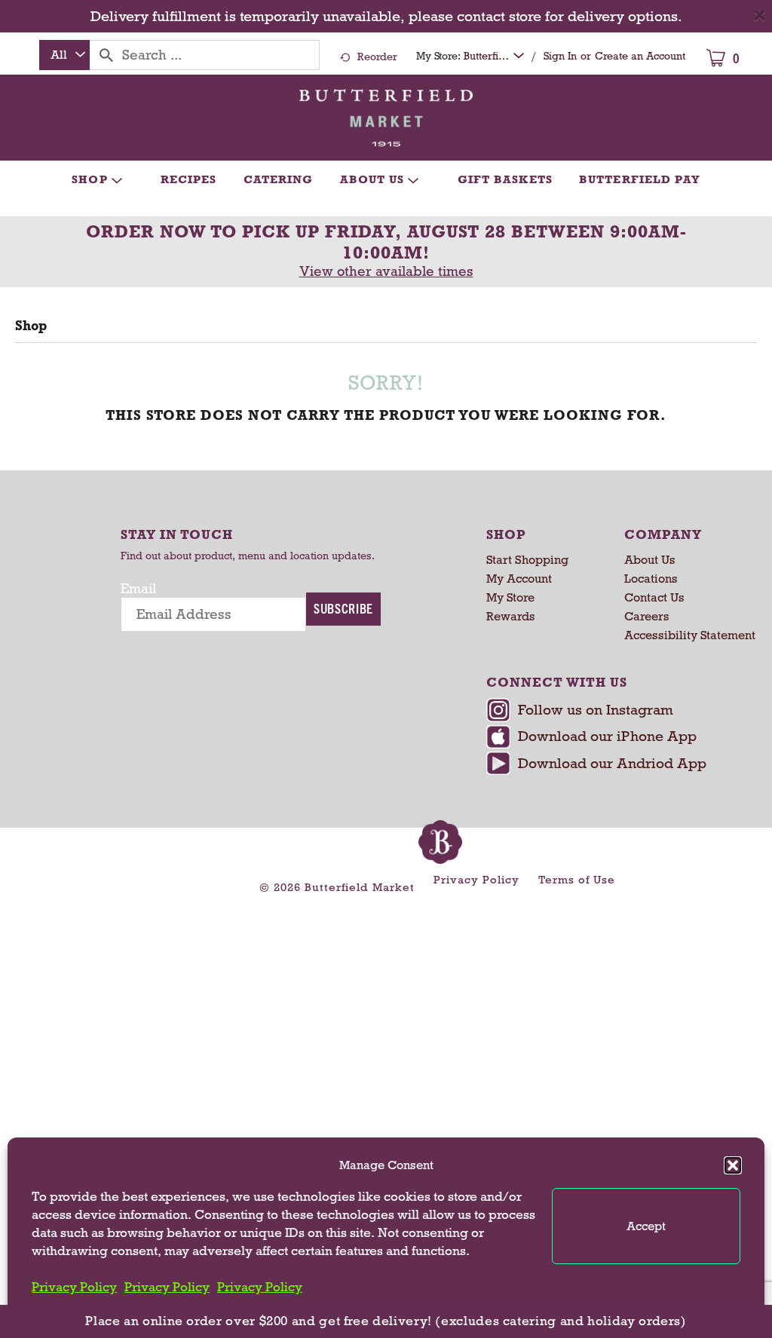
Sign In (560, 56)
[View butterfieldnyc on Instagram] (616, 711)
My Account (519, 578)
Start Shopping (527, 560)
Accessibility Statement (689, 635)
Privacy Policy (74, 1287)
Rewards (510, 616)
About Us (650, 560)
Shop (31, 325)
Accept (646, 1226)
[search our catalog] (106, 55)
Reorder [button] (377, 57)
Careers (646, 616)
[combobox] (64, 55)
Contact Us (654, 597)
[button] (732, 1165)
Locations (651, 578)
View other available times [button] (386, 271)
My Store (510, 597)
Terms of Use (576, 879)
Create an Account (640, 56)
